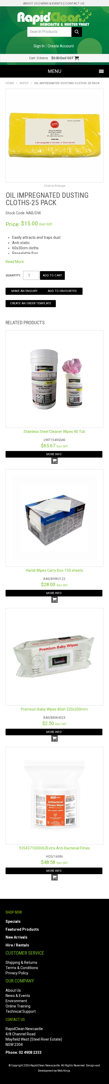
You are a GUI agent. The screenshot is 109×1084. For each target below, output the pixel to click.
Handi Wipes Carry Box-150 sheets (54, 570)
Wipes (24, 83)
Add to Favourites (62, 291)
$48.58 (54, 862)
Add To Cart (54, 461)
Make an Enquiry (24, 291)
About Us (30, 3)
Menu (54, 71)
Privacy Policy (17, 973)
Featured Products (22, 929)
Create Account (61, 46)
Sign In (39, 46)
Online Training (18, 1006)
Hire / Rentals (17, 945)
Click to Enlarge (54, 186)
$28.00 (54, 584)
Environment (16, 1001)
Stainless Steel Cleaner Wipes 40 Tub (54, 431)
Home (10, 83)
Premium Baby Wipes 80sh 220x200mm (54, 709)
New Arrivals (17, 937)
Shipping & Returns (21, 962)
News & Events (51, 3)
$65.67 (54, 445)
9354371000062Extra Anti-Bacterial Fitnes (54, 848)
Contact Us (74, 3)
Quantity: (13, 275)
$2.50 (54, 723)
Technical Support (21, 1011)
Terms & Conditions (22, 968)
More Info (54, 454)
